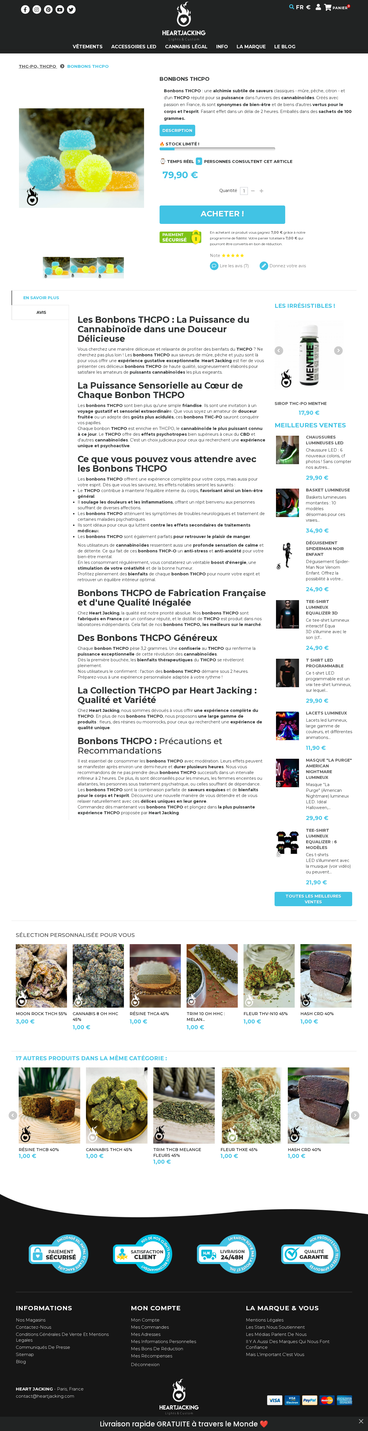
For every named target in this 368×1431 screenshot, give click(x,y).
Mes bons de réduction (157, 1348)
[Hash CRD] (326, 976)
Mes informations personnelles (163, 1341)
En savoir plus (41, 297)
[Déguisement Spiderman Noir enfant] (287, 556)
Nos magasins (30, 1320)
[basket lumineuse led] (287, 503)
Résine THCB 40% (39, 1149)
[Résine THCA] (155, 976)
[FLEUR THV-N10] (269, 976)
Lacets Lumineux (326, 713)
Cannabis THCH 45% (109, 1149)
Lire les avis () (233, 265)
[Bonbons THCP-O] (110, 268)
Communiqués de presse (43, 1347)
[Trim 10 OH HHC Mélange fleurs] (212, 976)
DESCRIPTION (177, 130)
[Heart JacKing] (184, 31)
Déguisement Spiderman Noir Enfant (325, 548)
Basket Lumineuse (328, 490)
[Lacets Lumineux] (287, 726)
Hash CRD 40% (317, 1013)
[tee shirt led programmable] (287, 673)
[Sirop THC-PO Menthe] (309, 355)
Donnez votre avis (287, 265)
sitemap (25, 1354)
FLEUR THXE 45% (239, 1149)
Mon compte (145, 1320)
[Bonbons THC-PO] (83, 268)
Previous (279, 350)
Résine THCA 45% (149, 1013)
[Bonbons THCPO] (56, 268)
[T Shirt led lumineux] (287, 614)
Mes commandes (150, 1327)
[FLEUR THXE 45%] (251, 1105)
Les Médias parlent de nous (276, 1334)
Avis (41, 312)
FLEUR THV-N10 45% (266, 1013)
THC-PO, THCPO (38, 66)
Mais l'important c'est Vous (275, 1354)
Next (338, 350)
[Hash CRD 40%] (318, 1105)
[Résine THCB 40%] (49, 1105)
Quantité (228, 190)
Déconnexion (145, 1364)
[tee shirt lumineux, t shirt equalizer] (287, 843)
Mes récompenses (151, 1356)
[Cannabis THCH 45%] (116, 1105)
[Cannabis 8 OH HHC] (98, 976)
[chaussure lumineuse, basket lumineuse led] (287, 450)
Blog (21, 1361)
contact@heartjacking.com (45, 1396)
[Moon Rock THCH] (41, 976)
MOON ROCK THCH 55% (41, 1013)
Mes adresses (145, 1334)
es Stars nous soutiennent (276, 1327)
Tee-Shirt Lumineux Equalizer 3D (322, 607)
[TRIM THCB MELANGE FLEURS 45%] (184, 1105)
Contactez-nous (33, 1327)
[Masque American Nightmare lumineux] (287, 773)
